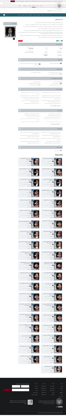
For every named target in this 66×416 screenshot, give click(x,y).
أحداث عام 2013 (44, 390)
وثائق (49, 14)
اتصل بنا (36, 390)
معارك (26, 14)
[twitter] (60, 41)
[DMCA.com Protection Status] (59, 406)
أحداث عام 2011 (44, 386)
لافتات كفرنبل (30, 14)
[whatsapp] (58, 41)
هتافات (19, 14)
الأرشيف (33, 6)
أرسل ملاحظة (12, 1)
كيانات (46, 14)
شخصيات (54, 10)
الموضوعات (52, 394)
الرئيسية (41, 6)
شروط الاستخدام (35, 392)
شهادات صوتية (52, 388)
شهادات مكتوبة (52, 390)
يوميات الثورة (25, 6)
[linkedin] (57, 41)
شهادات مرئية (52, 386)
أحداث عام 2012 (44, 388)
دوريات (34, 14)
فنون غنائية (22, 14)
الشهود (53, 392)
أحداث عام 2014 (44, 392)
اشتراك (7, 390)
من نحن (37, 6)
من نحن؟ (36, 386)
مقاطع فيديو (38, 14)
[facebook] (62, 41)
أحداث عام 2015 (44, 394)
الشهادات (29, 6)
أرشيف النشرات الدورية (35, 394)
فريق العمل (36, 388)
